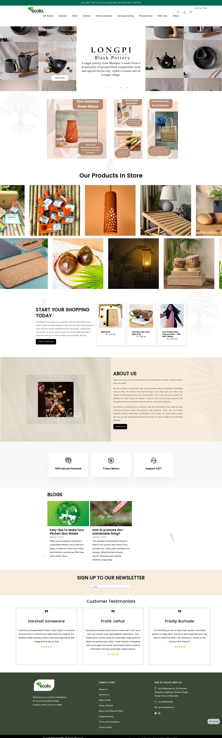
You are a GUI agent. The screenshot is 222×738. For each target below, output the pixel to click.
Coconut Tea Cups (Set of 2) (141, 333)
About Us (103, 689)
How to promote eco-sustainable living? (108, 531)
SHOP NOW (60, 77)
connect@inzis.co (166, 707)
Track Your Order (200, 8)
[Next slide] (120, 87)
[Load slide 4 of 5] (111, 88)
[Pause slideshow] (126, 87)
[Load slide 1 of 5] (101, 88)
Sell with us (104, 695)
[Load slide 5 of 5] (115, 88)
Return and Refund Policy (111, 711)
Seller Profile (105, 700)
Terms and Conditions (109, 722)
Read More (120, 426)
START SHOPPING (46, 341)
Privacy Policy (105, 727)
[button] (178, 12)
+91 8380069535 (165, 702)
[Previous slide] (95, 87)
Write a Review (106, 705)
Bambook (105, 332)
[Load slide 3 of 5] (108, 88)
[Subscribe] (129, 586)
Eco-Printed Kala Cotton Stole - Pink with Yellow (171, 334)
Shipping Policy (106, 716)
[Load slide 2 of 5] (104, 88)
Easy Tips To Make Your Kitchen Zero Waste (67, 531)
